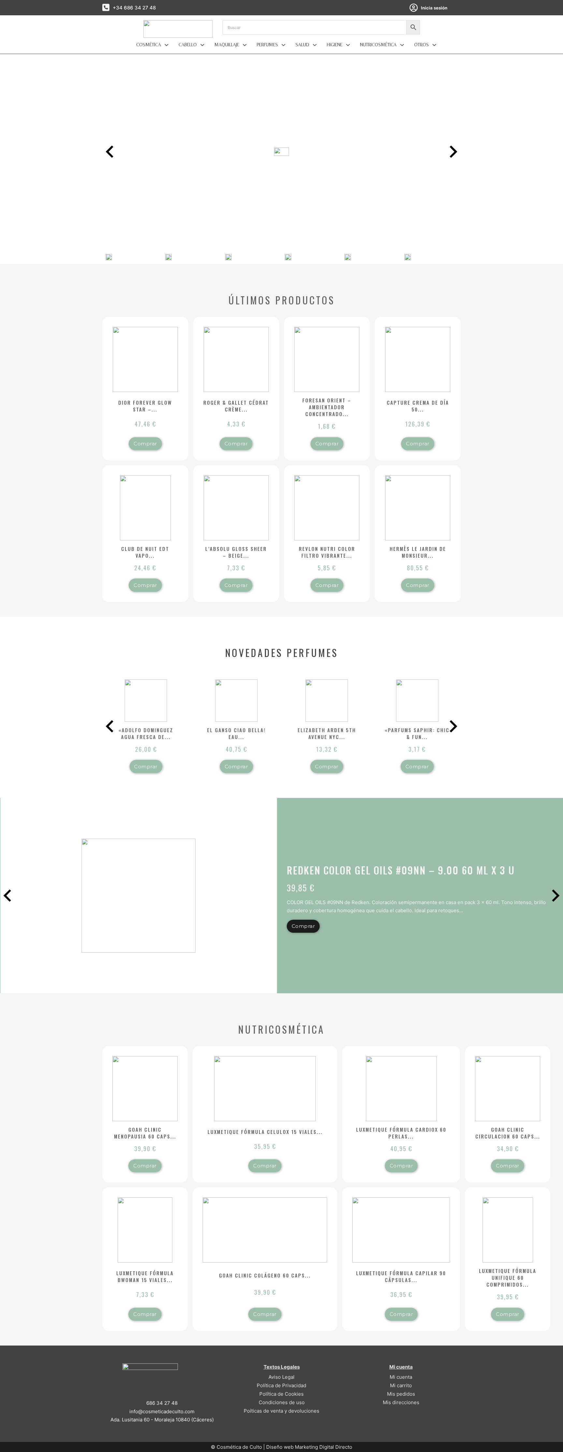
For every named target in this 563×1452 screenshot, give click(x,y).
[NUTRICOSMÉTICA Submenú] (402, 45)
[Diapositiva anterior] (110, 152)
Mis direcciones (401, 1402)
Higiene (334, 44)
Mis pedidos (401, 1394)
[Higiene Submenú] (348, 45)
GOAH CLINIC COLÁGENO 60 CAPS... (265, 1275)
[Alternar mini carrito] (457, 7)
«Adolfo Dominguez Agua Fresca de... (146, 733)
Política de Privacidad (281, 1385)
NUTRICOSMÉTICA (378, 44)
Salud (302, 44)
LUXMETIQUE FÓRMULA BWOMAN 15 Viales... (145, 1276)
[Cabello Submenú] (202, 45)
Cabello (188, 44)
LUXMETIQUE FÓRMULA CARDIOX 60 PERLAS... (401, 1133)
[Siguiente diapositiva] (452, 152)
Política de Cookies (281, 1394)
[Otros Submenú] (434, 45)
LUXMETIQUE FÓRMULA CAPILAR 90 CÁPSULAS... (401, 1276)
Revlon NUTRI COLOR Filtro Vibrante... (327, 552)
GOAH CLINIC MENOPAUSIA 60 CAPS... (145, 1133)
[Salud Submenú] (314, 45)
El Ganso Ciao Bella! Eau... (236, 733)
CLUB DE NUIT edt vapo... (145, 552)
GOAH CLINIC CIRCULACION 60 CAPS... (507, 1133)
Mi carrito (401, 1385)
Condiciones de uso (282, 1402)
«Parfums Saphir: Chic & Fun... (417, 733)
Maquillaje (226, 44)
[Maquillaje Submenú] (244, 45)
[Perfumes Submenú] (283, 45)
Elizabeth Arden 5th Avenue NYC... (326, 733)
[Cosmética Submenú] (166, 45)
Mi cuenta (401, 1377)
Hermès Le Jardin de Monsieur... (418, 552)
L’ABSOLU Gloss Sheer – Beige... (236, 552)
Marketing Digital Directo (323, 1447)
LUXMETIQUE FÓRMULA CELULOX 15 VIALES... (265, 1131)
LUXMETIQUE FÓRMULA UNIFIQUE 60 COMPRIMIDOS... (507, 1277)
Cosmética (148, 44)
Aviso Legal (281, 1377)
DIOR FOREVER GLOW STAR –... (145, 406)
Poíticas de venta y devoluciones (281, 1411)
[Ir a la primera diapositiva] (555, 895)
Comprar (145, 443)
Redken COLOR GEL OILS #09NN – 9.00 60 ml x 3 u (400, 870)
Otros (421, 44)
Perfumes (267, 44)
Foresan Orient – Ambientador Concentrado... (326, 407)
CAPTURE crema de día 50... (418, 406)
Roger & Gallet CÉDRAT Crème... (236, 406)
